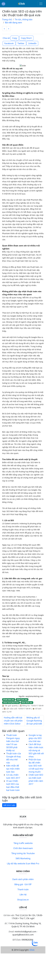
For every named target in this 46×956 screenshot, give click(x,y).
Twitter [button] (21, 43)
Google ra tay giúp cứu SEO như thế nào (35, 738)
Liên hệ (23, 894)
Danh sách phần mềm (23, 879)
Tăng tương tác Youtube (23, 853)
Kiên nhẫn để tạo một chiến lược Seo (13, 768)
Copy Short (26, 38)
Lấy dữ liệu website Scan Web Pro (23, 863)
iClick (32, 949)
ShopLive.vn (23, 899)
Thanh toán (23, 889)
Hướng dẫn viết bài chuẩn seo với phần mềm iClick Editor (13, 720)
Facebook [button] (9, 43)
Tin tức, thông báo (23, 19)
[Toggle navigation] (40, 3)
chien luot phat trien (11, 703)
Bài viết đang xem (13, 22)
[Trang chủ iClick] (3, 3)
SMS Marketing (23, 858)
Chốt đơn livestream (23, 848)
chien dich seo (26, 703)
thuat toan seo (8, 699)
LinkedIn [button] (32, 43)
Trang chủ (7, 19)
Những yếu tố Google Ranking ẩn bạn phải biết (34, 720)
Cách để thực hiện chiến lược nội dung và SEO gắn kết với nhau (36, 750)
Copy (14, 38)
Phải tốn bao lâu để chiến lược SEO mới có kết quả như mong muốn (36, 765)
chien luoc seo (22, 699)
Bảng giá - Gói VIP (23, 884)
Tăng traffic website (23, 843)
